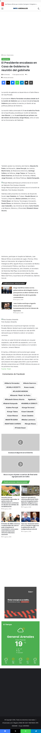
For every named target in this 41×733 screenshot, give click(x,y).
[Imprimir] (31, 83)
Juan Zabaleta (28, 416)
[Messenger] (13, 83)
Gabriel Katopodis (11, 403)
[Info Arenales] (20, 8)
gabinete (32, 399)
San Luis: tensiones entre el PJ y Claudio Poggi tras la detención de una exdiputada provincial (30, 526)
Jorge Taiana (13, 412)
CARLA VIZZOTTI (13, 387)
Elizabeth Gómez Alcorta (15, 399)
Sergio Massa (31, 424)
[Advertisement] (20, 31)
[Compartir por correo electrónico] (26, 83)
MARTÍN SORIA (12, 420)
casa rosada (29, 387)
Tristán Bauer (21, 428)
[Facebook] (3, 83)
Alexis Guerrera (30, 383)
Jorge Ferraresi (28, 407)
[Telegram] (22, 83)
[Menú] (2, 9)
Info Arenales (6, 74)
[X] (8, 83)
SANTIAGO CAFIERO (13, 424)
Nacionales (10, 55)
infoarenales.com (7, 723)
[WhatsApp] (17, 83)
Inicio (4, 55)
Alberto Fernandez (12, 383)
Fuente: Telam (6, 369)
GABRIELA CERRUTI (29, 403)
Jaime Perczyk (12, 407)
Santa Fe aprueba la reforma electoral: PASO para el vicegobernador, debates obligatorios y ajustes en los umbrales (29, 501)
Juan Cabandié (27, 412)
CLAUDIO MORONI (21, 391)
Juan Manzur (13, 416)
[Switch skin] (39, 9)
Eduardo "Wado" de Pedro (20, 395)
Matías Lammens (29, 420)
